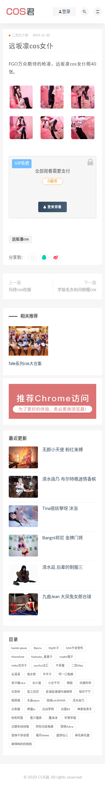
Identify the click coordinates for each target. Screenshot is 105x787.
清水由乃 (78, 700)
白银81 (65, 709)
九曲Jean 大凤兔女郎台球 (66, 597)
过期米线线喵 (20, 726)
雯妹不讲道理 (20, 735)
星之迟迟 (33, 691)
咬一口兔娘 (66, 674)
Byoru (38, 648)
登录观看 (54, 207)
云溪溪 (15, 674)
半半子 (47, 674)
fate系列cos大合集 (25, 364)
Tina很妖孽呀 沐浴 (60, 508)
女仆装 (36, 683)
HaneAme (17, 656)
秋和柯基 (17, 718)
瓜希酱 (15, 709)
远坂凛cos (20, 239)
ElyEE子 (54, 648)
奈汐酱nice (18, 683)
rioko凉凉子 (19, 665)
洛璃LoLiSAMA (56, 700)
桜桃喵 (15, 700)
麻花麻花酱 (82, 735)
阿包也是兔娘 (44, 726)
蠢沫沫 (53, 718)
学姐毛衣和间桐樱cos (76, 290)
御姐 (70, 683)
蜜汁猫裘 (36, 718)
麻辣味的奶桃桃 (21, 744)
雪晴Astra (66, 726)
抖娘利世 (85, 683)
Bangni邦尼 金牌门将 (62, 538)
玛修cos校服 (20, 290)
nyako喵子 (66, 656)
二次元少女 (20, 35)
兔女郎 (31, 674)
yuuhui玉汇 (41, 665)
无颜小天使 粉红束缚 (62, 450)
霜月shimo (42, 735)
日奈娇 (15, 691)
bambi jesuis (19, 648)
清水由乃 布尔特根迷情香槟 (69, 479)
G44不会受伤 (74, 648)
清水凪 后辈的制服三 (62, 567)
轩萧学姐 (70, 718)
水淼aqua (33, 700)
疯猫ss (31, 709)
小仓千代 (54, 683)
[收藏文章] (32, 257)
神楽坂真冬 (84, 709)
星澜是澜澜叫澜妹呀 (59, 691)
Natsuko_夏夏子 (41, 656)
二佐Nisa (77, 665)
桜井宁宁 (85, 691)
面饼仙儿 (62, 735)
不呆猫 (60, 665)
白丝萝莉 (48, 709)
